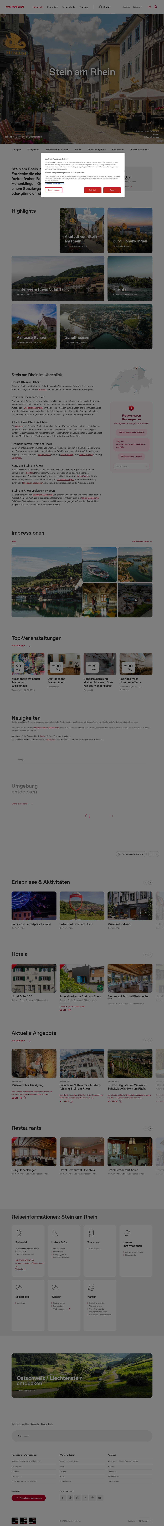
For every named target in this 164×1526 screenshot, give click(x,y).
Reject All (92, 190)
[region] (83, 175)
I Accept (112, 190)
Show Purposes (54, 190)
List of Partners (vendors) (54, 183)
